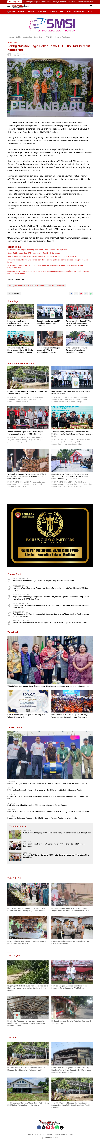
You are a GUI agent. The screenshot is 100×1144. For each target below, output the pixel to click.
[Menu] (9, 6)
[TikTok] (62, 1128)
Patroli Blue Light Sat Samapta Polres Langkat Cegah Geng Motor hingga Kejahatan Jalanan (26, 909)
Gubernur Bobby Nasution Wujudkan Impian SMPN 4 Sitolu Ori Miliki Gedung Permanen (54, 845)
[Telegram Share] (86, 293)
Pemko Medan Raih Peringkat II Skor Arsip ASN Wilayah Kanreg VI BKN (26, 716)
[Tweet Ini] (76, 293)
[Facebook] (39, 1127)
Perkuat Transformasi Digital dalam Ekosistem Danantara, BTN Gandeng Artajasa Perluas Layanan (48, 811)
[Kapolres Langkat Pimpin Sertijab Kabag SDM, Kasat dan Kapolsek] (72, 927)
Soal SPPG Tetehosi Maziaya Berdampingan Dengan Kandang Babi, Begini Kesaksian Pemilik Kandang (70, 1105)
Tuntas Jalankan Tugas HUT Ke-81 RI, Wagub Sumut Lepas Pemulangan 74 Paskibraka (42, 256)
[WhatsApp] (57, 1127)
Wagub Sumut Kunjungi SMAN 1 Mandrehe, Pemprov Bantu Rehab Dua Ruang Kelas (57, 833)
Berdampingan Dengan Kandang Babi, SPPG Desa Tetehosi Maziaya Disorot (38, 250)
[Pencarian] (91, 6)
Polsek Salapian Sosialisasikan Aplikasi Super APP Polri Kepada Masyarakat (27, 942)
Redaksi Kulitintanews (20, 54)
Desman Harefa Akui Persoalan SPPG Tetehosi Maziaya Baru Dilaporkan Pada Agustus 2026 (26, 1069)
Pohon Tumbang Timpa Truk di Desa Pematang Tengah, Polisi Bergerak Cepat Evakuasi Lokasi (70, 909)
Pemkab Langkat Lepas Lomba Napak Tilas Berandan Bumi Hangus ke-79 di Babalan (69, 987)
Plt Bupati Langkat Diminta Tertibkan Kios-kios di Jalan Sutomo (71, 1022)
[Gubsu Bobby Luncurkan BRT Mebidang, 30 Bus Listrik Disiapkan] (50, 311)
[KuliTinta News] (20, 6)
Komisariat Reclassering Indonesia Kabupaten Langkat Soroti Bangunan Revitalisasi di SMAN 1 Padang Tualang (26, 1023)
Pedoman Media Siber (56, 1134)
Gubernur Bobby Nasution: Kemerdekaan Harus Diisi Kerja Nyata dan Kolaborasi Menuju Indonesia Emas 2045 (47, 261)
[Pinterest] (48, 1127)
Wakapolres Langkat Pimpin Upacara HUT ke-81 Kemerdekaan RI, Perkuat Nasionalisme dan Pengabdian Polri (45, 266)
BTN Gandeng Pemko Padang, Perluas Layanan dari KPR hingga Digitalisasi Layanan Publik (44, 790)
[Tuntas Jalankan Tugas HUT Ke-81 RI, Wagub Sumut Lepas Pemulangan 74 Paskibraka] (79, 311)
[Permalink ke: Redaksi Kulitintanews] (9, 54)
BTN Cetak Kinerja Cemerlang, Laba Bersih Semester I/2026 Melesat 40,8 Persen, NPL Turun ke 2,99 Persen (47, 797)
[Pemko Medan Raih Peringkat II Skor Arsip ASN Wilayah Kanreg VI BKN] (28, 701)
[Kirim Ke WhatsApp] (91, 293)
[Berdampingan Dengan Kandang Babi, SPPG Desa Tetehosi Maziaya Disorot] (20, 311)
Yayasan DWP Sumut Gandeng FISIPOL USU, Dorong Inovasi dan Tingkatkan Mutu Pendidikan (56, 856)
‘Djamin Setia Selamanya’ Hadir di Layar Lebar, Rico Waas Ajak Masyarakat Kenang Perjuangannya (48, 686)
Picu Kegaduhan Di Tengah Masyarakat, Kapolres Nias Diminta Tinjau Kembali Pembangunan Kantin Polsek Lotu (51, 615)
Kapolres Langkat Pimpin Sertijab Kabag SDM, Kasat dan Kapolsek (70, 942)
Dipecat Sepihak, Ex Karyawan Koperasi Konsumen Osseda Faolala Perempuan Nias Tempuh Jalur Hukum (51, 606)
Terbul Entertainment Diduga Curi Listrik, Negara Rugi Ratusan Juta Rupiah (43, 580)
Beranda (10, 37)
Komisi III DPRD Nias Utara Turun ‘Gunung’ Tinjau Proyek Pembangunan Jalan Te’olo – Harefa (51, 623)
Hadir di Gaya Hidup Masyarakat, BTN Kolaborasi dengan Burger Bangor (37, 805)
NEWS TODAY (12, 42)
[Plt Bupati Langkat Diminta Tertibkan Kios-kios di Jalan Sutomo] (72, 1007)
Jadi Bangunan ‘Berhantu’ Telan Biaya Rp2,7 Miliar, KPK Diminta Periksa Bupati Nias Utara (28, 1104)
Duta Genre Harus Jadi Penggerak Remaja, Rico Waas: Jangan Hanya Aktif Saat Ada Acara (70, 716)
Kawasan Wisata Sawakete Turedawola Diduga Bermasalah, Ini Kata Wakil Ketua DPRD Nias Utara (50, 589)
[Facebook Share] (71, 293)
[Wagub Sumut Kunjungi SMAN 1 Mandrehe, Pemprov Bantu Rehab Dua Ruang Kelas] (15, 834)
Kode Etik (41, 1134)
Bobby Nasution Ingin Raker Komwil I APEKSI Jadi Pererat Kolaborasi (37, 285)
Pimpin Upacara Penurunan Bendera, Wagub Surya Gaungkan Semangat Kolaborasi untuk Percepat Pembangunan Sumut (48, 272)
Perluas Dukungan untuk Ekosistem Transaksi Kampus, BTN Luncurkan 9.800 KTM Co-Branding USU (47, 783)
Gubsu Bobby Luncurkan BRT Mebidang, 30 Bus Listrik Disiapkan (33, 253)
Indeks (70, 1134)
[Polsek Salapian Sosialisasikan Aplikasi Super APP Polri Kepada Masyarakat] (28, 927)
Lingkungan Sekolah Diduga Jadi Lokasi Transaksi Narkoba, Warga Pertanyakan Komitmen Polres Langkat (27, 988)
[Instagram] (53, 1127)
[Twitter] (43, 1127)
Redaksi (31, 1134)
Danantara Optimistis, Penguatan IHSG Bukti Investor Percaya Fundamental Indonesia (42, 818)
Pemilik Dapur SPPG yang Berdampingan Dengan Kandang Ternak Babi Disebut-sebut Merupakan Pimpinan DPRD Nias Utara (71, 1070)
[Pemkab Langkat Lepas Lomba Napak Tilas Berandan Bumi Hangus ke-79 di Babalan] (72, 972)
